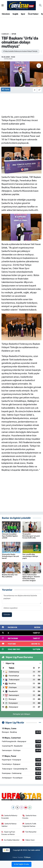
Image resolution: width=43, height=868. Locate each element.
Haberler (5, 34)
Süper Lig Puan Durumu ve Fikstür (8, 833)
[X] (17, 807)
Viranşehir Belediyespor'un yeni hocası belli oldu (31, 536)
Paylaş (7, 89)
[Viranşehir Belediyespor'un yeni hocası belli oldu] (31, 527)
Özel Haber (33, 14)
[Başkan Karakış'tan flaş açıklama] (11, 568)
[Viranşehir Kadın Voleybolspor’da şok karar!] (11, 547)
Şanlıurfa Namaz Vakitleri (9, 825)
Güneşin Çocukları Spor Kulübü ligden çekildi (10, 536)
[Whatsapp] (30, 807)
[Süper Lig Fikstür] (40, 723)
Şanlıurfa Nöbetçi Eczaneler (9, 817)
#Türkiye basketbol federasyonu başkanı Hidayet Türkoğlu (20, 51)
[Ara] (40, 5)
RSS (7, 850)
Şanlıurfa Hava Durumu (29, 817)
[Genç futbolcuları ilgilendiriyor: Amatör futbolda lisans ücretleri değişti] (31, 568)
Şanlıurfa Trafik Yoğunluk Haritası (29, 825)
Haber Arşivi (30, 840)
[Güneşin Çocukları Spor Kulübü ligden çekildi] (11, 527)
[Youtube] (26, 807)
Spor (23, 14)
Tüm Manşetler (30, 832)
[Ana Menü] (2, 6)
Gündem (6, 14)
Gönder (7, 615)
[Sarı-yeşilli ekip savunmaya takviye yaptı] (31, 547)
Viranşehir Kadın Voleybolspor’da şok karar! (10, 556)
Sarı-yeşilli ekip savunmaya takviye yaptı (30, 556)
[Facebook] (13, 807)
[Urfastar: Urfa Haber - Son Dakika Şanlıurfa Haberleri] (21, 5)
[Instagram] (21, 807)
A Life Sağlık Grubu (21, 864)
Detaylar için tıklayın (21, 714)
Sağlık (15, 14)
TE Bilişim (27, 857)
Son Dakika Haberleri (11, 840)
